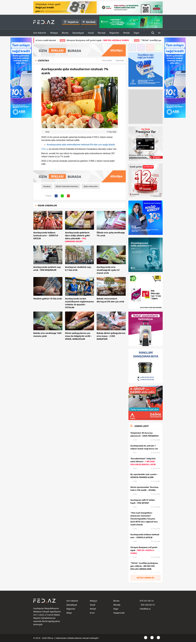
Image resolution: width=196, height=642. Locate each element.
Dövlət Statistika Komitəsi (67, 186)
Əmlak (126, 32)
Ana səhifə (107, 60)
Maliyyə (54, 32)
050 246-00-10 (147, 604)
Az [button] (159, 32)
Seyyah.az (73, 21)
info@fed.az (145, 608)
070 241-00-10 (147, 600)
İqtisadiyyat (78, 32)
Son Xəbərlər (39, 32)
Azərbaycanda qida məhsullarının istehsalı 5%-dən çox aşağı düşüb (81, 144)
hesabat (46, 186)
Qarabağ (90, 21)
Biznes (65, 32)
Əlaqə (69, 612)
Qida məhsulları (91, 186)
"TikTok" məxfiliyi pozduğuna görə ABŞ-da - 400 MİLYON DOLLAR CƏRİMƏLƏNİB (136, 40)
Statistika (120, 60)
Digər (136, 32)
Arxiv (92, 612)
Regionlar (114, 32)
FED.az (45, 149)
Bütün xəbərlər (145, 577)
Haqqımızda (118, 612)
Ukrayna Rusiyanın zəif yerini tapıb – (54, 40)
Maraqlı (101, 32)
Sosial (91, 32)
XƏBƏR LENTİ (141, 426)
